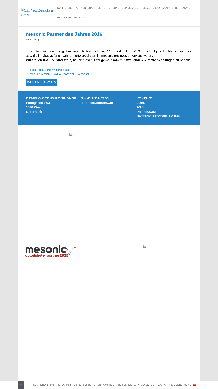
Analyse (167, 8)
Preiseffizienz (150, 8)
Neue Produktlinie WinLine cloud (49, 69)
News (76, 17)
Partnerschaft (85, 8)
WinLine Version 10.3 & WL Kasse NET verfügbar (59, 73)
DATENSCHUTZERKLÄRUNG (158, 116)
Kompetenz (64, 8)
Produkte (64, 17)
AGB (140, 107)
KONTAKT (144, 98)
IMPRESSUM (146, 112)
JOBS (141, 103)
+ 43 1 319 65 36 (96, 98)
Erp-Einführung (109, 8)
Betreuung (182, 8)
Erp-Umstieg (130, 8)
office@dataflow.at (98, 103)
